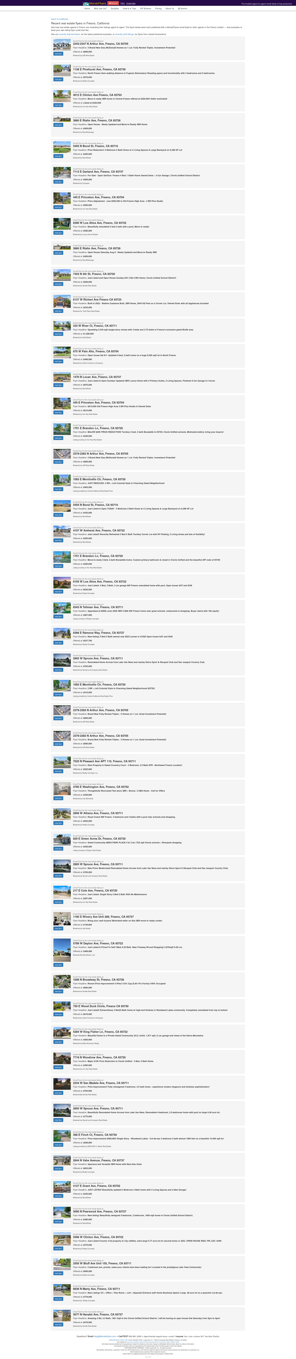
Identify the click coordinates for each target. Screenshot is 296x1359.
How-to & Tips (129, 8)
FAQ (122, 3)
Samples (115, 8)
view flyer (58, 53)
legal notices (144, 1342)
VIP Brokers (145, 8)
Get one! (114, 3)
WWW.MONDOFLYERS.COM (118, 1340)
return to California (59, 18)
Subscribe (131, 3)
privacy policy (153, 1342)
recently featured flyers (69, 34)
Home (87, 8)
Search (183, 8)
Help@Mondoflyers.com (105, 1336)
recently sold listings (124, 34)
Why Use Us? (100, 8)
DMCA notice (175, 1342)
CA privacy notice (164, 1342)
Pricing (158, 8)
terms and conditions (132, 1342)
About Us (170, 8)
